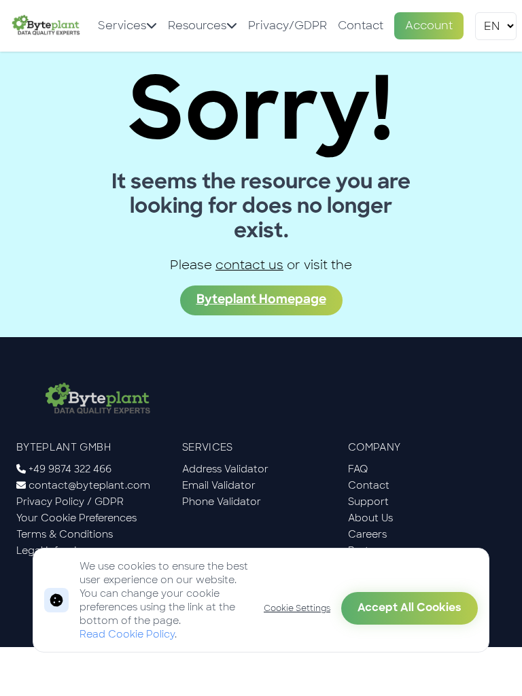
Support (368, 501)
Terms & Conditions (64, 534)
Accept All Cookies (410, 608)
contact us (249, 265)
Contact (360, 25)
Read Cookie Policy (127, 634)
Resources (197, 25)
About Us (370, 518)
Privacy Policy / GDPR (70, 501)
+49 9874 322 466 (70, 469)
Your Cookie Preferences (76, 518)
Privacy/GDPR (287, 25)
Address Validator (225, 469)
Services (122, 25)
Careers (367, 534)
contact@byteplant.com (89, 485)
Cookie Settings (297, 608)
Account (429, 25)
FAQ (358, 469)
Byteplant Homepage (261, 300)
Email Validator (219, 485)
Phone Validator (221, 501)
